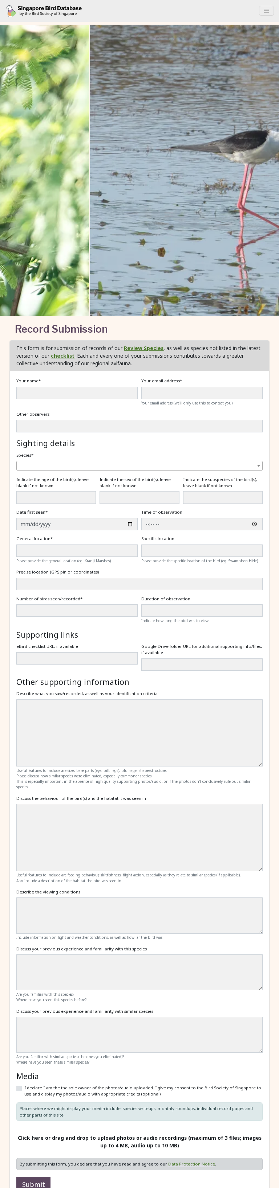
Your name (28, 380)
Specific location (157, 538)
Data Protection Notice (191, 1164)
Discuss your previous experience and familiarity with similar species (84, 1011)
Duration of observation (165, 598)
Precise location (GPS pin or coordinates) (57, 572)
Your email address (161, 380)
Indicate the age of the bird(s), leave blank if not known (52, 482)
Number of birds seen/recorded (49, 598)
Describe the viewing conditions (48, 892)
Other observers (32, 414)
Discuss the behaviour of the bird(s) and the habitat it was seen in (81, 798)
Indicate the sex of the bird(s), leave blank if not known (135, 482)
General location (34, 538)
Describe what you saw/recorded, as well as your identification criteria (87, 693)
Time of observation (161, 512)
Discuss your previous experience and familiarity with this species (81, 948)
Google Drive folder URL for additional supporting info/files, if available (201, 649)
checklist (62, 355)
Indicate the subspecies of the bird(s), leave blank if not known (220, 482)
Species (24, 455)
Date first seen (32, 512)
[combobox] (139, 466)
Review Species (143, 348)
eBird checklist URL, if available (47, 646)
